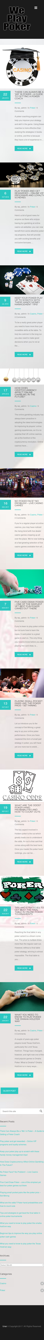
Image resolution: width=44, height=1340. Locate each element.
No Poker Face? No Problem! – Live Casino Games (29, 503)
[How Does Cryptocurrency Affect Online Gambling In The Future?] (22, 376)
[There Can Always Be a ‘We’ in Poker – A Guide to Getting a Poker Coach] (22, 66)
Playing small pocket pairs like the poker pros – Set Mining (29, 703)
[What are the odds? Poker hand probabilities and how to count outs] (22, 785)
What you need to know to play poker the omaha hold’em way (28, 1018)
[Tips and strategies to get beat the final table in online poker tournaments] (22, 889)
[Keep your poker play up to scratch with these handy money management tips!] (22, 279)
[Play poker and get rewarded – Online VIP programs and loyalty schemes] (22, 174)
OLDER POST (9, 1090)
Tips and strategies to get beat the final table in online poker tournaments (29, 911)
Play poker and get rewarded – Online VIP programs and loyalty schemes (29, 194)
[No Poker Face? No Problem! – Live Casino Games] (22, 482)
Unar (5, 1326)
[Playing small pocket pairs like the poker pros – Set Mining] (22, 682)
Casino (33, 313)
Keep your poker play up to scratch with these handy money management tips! (29, 301)
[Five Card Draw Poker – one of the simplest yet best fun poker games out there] (22, 583)
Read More (22, 148)
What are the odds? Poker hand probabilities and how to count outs (28, 808)
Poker (32, 107)
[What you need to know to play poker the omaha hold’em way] (22, 996)
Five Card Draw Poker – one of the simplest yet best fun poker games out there (29, 605)
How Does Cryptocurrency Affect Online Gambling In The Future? (26, 392)
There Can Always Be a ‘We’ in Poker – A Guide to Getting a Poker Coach (29, 95)
